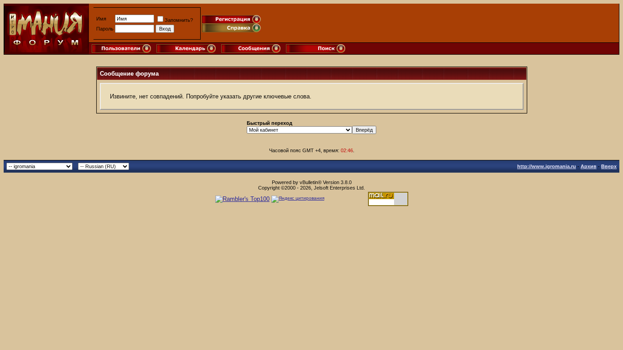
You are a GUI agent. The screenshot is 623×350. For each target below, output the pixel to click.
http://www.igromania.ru (546, 166)
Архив (589, 166)
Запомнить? (179, 20)
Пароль (105, 28)
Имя (101, 18)
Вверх (609, 166)
